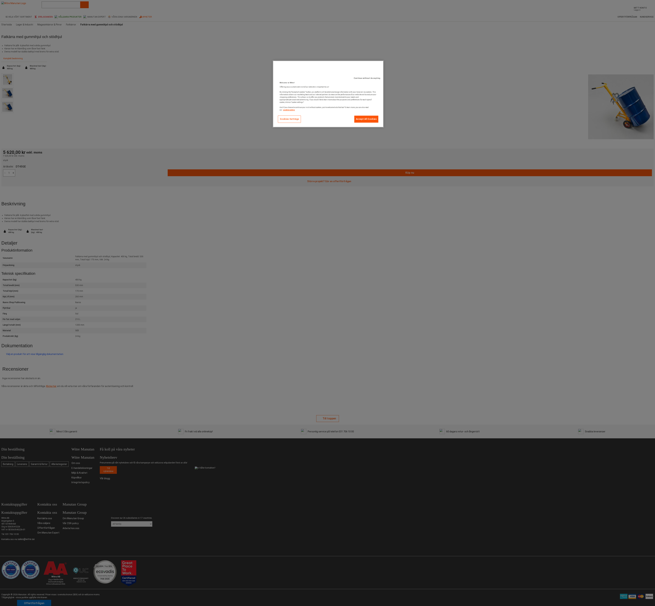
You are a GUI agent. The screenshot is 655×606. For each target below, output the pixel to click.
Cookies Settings (289, 119)
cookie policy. (289, 110)
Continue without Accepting (367, 78)
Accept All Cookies (366, 119)
